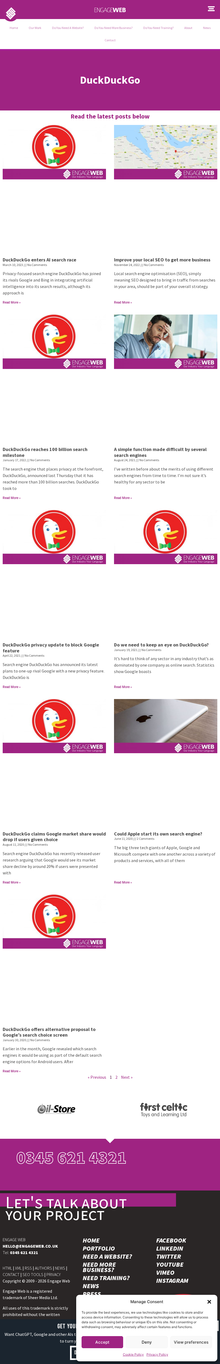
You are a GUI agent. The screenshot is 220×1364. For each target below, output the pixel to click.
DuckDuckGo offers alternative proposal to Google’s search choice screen (49, 1032)
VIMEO (165, 1273)
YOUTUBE (170, 1265)
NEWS (60, 1268)
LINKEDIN (169, 1248)
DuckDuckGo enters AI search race (39, 260)
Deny (147, 1342)
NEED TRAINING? (106, 1278)
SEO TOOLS (33, 1274)
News (207, 28)
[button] (209, 1301)
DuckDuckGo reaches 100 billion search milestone (45, 452)
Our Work (35, 28)
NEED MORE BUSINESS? (99, 1267)
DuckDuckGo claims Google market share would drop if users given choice (54, 837)
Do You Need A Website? (68, 28)
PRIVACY (53, 1274)
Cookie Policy (133, 1354)
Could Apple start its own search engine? (158, 834)
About (188, 28)
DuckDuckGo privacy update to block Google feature (51, 648)
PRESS (92, 1294)
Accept (102, 1342)
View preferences (191, 1342)
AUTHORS (43, 1268)
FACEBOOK (171, 1240)
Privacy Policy (157, 1354)
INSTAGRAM (172, 1281)
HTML (7, 1268)
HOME (91, 1240)
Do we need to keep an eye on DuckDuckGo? (161, 645)
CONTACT (11, 1274)
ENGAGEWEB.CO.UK (30, 1246)
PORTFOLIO (99, 1248)
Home (14, 28)
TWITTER (168, 1256)
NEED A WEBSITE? (107, 1256)
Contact (110, 40)
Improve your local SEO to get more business (162, 260)
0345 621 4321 (71, 1157)
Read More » (12, 302)
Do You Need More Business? (113, 28)
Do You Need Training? (158, 28)
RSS (28, 1268)
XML (18, 1268)
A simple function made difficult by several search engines (160, 452)
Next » (127, 1077)
